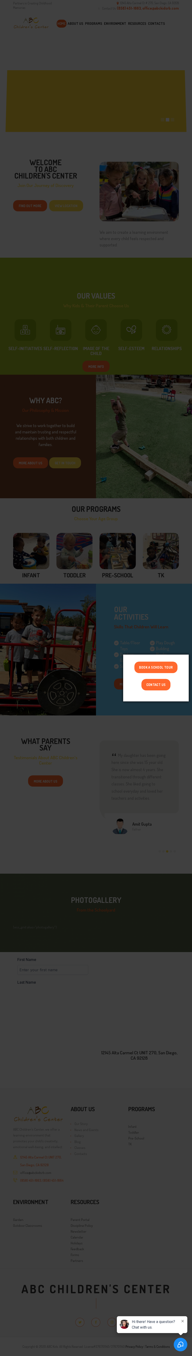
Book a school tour (156, 667)
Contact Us (156, 684)
